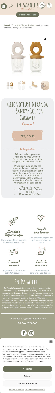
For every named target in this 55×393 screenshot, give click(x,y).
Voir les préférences (27, 383)
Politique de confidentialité (35, 390)
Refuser (27, 376)
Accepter (27, 369)
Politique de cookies (16, 390)
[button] (51, 341)
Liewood (27, 124)
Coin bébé (16, 25)
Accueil (7, 25)
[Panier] (49, 5)
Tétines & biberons (29, 25)
